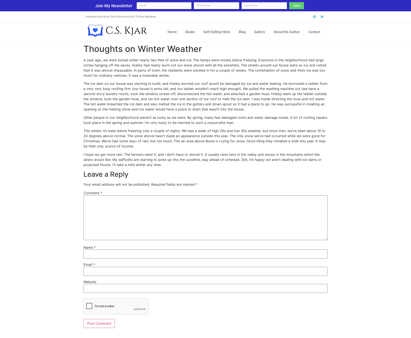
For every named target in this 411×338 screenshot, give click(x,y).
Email (89, 264)
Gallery (259, 32)
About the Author (287, 32)
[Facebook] (314, 16)
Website (89, 282)
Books (190, 32)
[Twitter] (322, 16)
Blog (242, 32)
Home (172, 32)
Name (89, 247)
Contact (314, 32)
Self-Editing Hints (216, 32)
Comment (92, 193)
